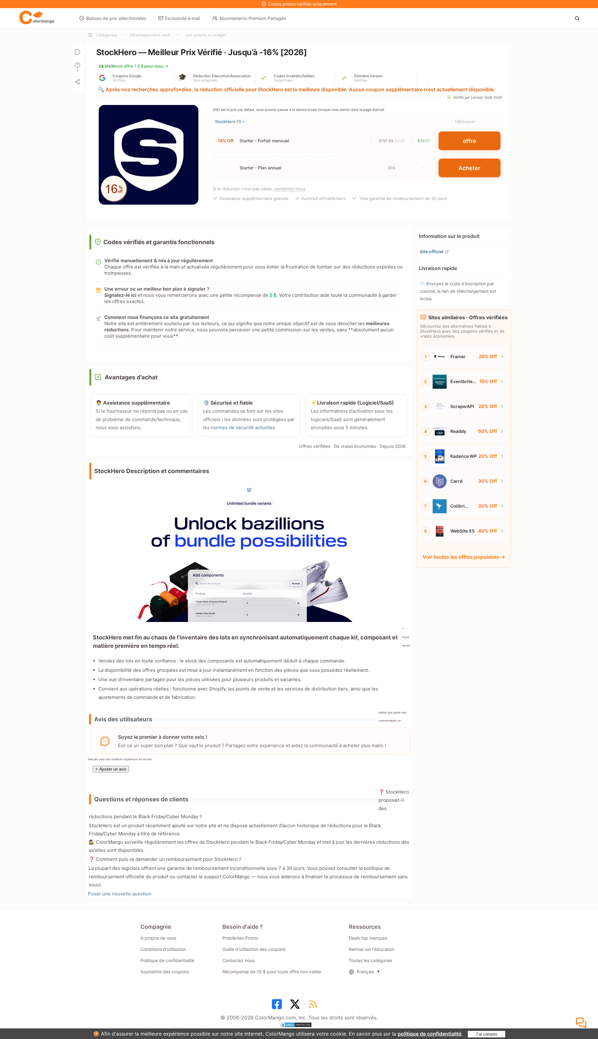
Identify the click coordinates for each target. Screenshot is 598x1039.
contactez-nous (289, 188)
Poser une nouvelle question (119, 894)
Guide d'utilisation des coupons (254, 949)
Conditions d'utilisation (163, 949)
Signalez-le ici (120, 295)
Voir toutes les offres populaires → (464, 557)
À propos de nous (158, 938)
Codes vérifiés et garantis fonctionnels (159, 242)
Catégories (106, 34)
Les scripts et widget (205, 34)
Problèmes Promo (240, 938)
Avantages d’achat (131, 377)
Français (365, 971)
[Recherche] (579, 17)
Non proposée (205, 80)
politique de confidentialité (429, 1034)
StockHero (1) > (230, 121)
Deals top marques (368, 938)
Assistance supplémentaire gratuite (254, 198)
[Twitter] (296, 1006)
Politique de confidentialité (167, 960)
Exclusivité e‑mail (182, 18)
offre (469, 141)
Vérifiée (360, 80)
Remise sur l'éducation (371, 949)
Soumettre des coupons (164, 971)
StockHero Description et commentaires (151, 471)
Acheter (469, 168)
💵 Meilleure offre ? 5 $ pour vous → (133, 66)
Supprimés (283, 80)
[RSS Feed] (314, 1006)
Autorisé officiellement (323, 198)
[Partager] (77, 82)
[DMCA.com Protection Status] (299, 1025)
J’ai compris (486, 1034)
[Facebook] (278, 1006)
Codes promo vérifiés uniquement (302, 4)
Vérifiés (118, 80)
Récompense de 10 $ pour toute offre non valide (271, 971)
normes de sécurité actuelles (243, 427)
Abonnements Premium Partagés (252, 18)
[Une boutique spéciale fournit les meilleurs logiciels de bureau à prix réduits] (36, 17)
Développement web (150, 34)
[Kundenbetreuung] (582, 1023)
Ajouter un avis (110, 769)
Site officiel (432, 251)
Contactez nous (238, 960)
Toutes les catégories (370, 960)
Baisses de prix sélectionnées (116, 18)
